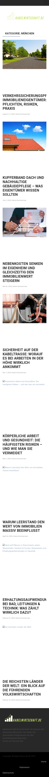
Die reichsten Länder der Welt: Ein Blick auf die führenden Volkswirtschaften (24, 688)
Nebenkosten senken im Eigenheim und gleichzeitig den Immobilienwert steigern (23, 272)
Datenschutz (8, 773)
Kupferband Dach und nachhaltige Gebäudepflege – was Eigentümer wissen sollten (23, 186)
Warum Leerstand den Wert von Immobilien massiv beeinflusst (24, 526)
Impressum (25, 767)
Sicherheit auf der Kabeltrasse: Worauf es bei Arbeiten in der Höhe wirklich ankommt (23, 358)
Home (43, 761)
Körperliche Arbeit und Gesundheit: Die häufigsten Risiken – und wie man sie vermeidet (22, 444)
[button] (46, 2)
